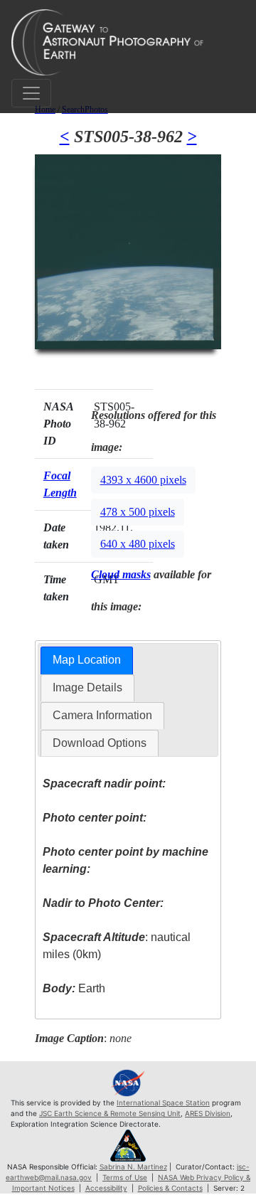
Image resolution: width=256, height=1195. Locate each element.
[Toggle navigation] (31, 93)
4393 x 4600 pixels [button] (143, 480)
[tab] (87, 660)
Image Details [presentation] (87, 687)
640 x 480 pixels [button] (137, 544)
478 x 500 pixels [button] (137, 512)
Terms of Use (124, 1177)
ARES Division (207, 1113)
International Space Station (163, 1102)
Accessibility (106, 1188)
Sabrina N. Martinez (133, 1166)
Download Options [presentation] (99, 743)
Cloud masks (121, 574)
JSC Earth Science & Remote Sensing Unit (110, 1113)
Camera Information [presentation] (102, 715)
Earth (74, 988)
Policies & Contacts (170, 1188)
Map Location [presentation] (87, 660)
